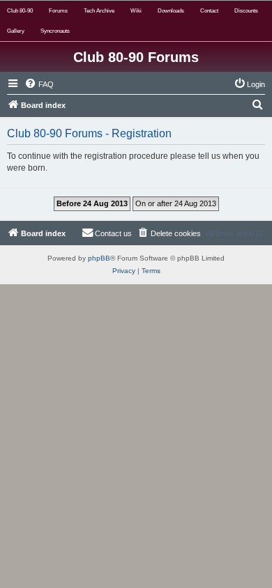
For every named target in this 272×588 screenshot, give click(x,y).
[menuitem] (39, 84)
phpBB (99, 258)
